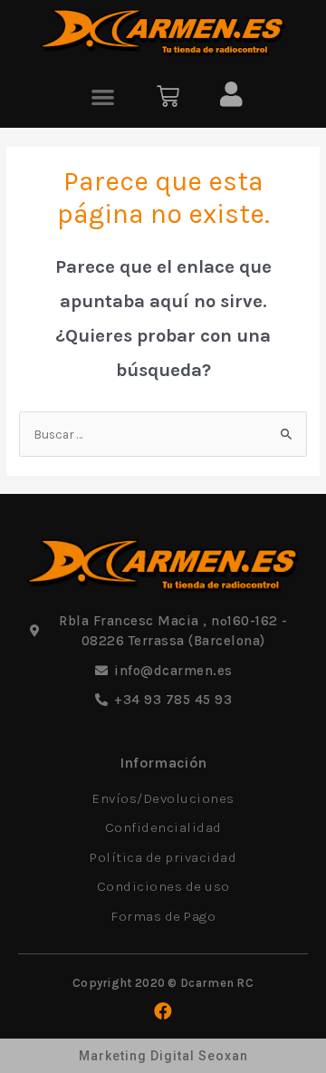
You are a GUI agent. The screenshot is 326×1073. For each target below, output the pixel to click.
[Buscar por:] (163, 434)
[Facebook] (163, 1011)
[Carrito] (168, 96)
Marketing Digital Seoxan (163, 1056)
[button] (103, 96)
